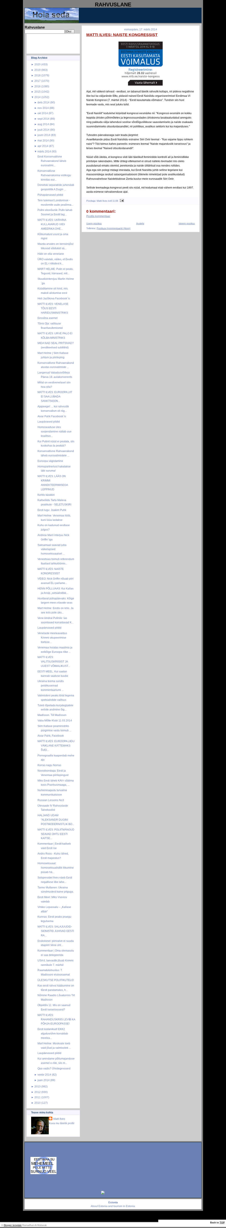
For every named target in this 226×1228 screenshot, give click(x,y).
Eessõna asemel (48, 318)
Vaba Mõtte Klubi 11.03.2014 (55, 720)
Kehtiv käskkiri (46, 494)
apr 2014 (43, 146)
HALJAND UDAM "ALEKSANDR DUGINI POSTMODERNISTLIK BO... (56, 819)
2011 (37, 1097)
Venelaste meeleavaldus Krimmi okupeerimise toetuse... (52, 637)
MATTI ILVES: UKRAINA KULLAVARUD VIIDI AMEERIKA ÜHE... (52, 224)
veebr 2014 (44, 1074)
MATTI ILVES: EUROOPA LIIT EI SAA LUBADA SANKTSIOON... (55, 396)
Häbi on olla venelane (51, 253)
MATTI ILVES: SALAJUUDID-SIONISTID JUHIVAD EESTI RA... (56, 931)
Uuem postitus (94, 223)
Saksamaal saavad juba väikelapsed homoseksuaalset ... (52, 549)
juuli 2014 (43, 129)
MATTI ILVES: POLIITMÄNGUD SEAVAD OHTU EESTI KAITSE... (56, 834)
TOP (222, 1222)
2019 (37, 69)
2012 (37, 1092)
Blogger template (13, 1225)
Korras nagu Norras (49, 765)
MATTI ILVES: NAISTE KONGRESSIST (122, 35)
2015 (37, 91)
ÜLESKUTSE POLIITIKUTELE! (56, 980)
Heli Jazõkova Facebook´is (54, 298)
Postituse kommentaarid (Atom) (113, 228)
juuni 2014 (44, 135)
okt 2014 (43, 113)
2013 (37, 1086)
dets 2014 (43, 102)
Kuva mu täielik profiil (61, 1123)
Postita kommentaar (98, 216)
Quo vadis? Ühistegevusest (54, 1068)
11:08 (115, 200)
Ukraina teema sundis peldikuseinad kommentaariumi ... (51, 685)
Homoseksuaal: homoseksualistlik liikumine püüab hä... (56, 867)
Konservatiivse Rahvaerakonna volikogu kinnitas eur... (54, 175)
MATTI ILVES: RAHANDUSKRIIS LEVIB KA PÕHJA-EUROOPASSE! (56, 1019)
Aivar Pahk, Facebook (51, 735)
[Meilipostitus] (121, 200)
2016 (37, 86)
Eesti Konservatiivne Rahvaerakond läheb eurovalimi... (52, 161)
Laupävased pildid (49, 421)
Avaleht (140, 223)
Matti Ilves (59, 1118)
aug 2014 (43, 124)
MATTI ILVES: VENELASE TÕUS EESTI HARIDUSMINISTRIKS (53, 308)
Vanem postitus (187, 223)
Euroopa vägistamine (50, 460)
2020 (37, 64)
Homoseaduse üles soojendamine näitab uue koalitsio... (55, 431)
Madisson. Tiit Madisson (52, 715)
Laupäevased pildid (49, 627)
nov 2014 (43, 107)
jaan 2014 (44, 1080)
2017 (37, 80)
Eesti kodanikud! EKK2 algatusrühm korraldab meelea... (53, 1033)
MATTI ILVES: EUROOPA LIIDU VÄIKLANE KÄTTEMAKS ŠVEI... (56, 745)
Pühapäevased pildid (50, 194)
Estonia (102, 1206)
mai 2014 (43, 140)
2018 (37, 75)
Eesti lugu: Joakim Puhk (52, 510)
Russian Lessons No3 (51, 800)
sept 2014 (43, 118)
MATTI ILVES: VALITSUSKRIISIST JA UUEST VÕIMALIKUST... (54, 661)
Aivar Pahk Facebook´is (52, 416)
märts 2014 (44, 151)
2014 (37, 97)
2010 (37, 1102)
